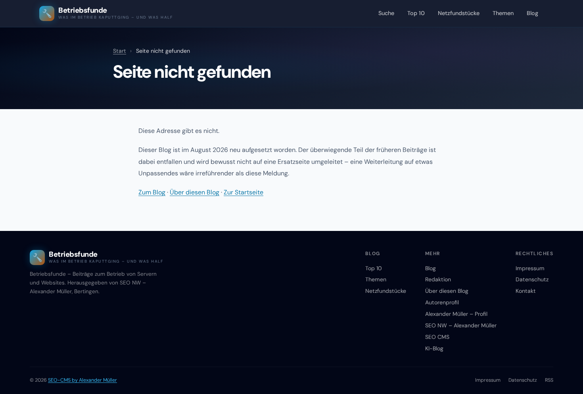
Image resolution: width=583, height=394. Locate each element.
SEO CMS (437, 336)
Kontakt (526, 290)
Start (119, 50)
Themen (503, 13)
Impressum (530, 268)
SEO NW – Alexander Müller (461, 325)
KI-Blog (434, 348)
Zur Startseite (243, 192)
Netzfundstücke (458, 13)
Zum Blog (151, 192)
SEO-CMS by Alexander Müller (82, 380)
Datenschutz (532, 279)
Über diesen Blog (194, 192)
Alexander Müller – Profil (456, 313)
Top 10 (416, 13)
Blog (532, 13)
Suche (386, 13)
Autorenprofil (442, 302)
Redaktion (438, 279)
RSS (549, 380)
